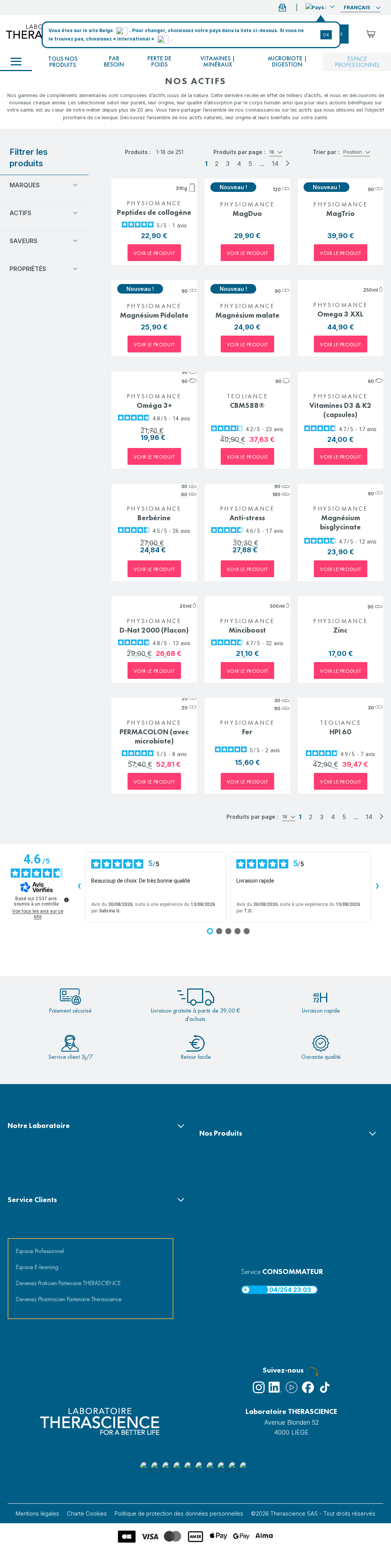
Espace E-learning (37, 1267)
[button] (319, 6)
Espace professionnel (357, 62)
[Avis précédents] (79, 886)
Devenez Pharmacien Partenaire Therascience (68, 1299)
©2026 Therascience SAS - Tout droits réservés (313, 1513)
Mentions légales (37, 1513)
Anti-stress (247, 518)
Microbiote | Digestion (287, 61)
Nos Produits (220, 1133)
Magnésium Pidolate (154, 315)
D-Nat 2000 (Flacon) (154, 630)
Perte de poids (159, 61)
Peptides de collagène (154, 212)
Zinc (340, 630)
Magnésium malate (247, 315)
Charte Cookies (87, 1513)
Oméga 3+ (154, 405)
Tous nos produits (63, 62)
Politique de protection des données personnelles (179, 1513)
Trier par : (326, 152)
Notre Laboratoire (39, 1125)
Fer (247, 732)
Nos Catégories (16, 62)
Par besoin (114, 61)
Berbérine (154, 518)
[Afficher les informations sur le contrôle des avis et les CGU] (66, 900)
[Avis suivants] (377, 886)
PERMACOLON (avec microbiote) (154, 736)
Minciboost (247, 630)
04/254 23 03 (290, 1290)
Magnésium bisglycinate (340, 522)
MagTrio (340, 213)
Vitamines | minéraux (217, 61)
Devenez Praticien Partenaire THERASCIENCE (68, 1283)
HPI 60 (340, 732)
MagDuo (247, 213)
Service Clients (32, 1199)
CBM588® (247, 405)
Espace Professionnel (40, 1251)
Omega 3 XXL (340, 314)
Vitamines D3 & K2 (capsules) (340, 410)
